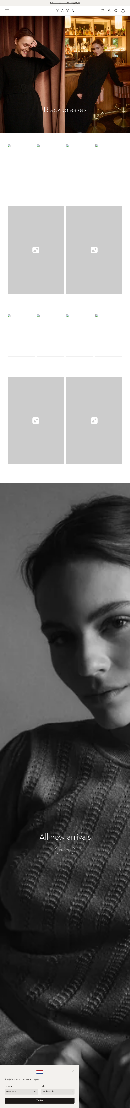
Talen (43, 1086)
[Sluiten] (73, 1071)
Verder (39, 1101)
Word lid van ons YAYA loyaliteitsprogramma (65, 3)
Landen (8, 1086)
